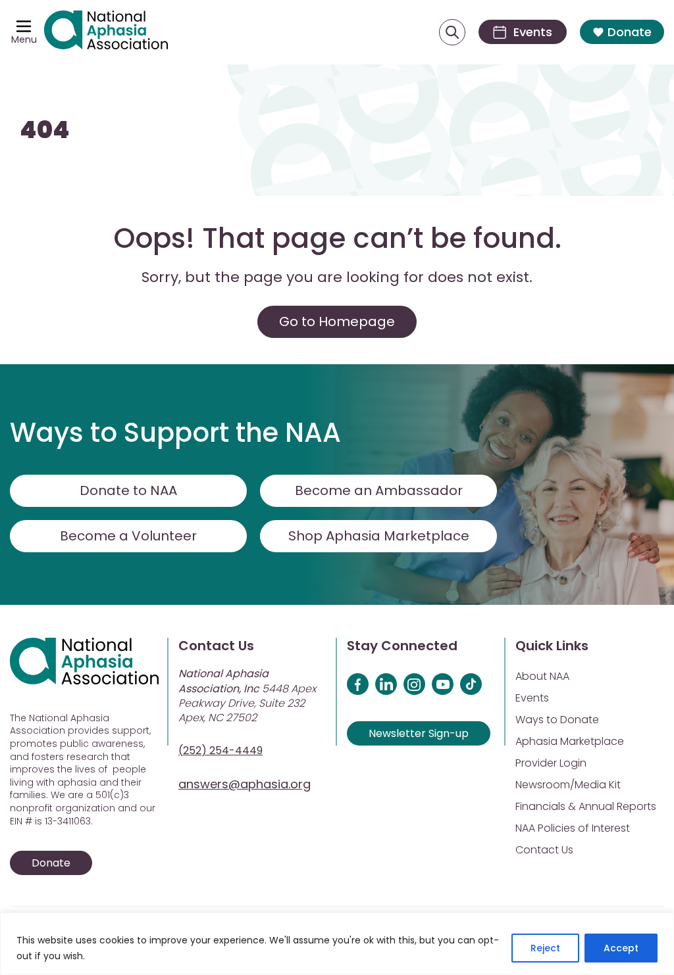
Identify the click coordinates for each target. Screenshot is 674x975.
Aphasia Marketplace (569, 741)
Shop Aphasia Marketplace (378, 536)
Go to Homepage (337, 321)
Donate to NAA (128, 490)
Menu (24, 39)
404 (45, 130)
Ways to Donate (557, 719)
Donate (630, 32)
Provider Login (550, 763)
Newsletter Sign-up (419, 733)
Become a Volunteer (128, 536)
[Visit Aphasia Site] (106, 32)
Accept (621, 948)
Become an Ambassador (379, 490)
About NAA (542, 676)
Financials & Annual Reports (585, 806)
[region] (337, 944)
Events (532, 697)
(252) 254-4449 (220, 750)
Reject (545, 948)
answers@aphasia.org (244, 784)
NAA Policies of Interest (572, 828)
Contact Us (544, 849)
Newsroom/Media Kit (568, 784)
